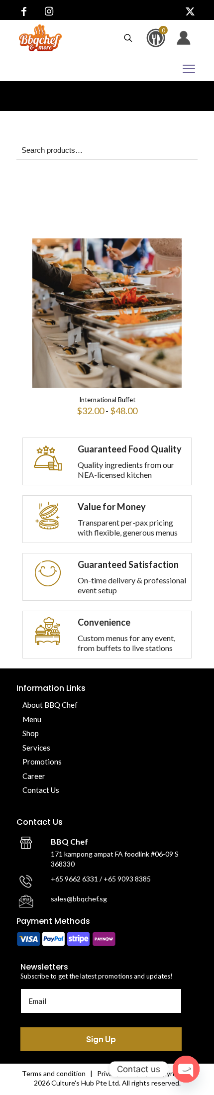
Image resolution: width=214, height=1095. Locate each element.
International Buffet (107, 400)
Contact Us (40, 789)
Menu (31, 719)
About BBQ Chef (50, 704)
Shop (30, 733)
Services (36, 747)
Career (33, 775)
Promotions (42, 761)
